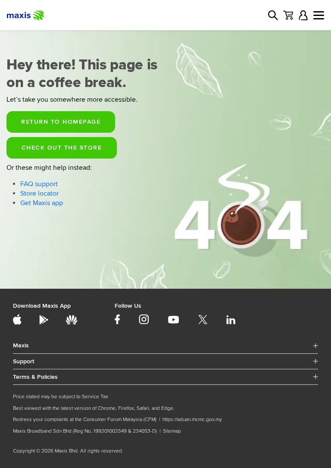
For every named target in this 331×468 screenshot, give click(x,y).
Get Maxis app (41, 203)
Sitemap (172, 431)
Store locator (39, 193)
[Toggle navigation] (318, 15)
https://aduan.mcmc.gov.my (192, 419)
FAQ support (39, 184)
